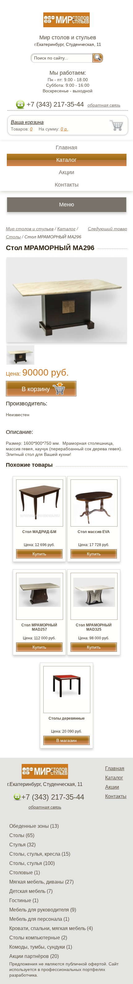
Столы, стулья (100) (32, 863)
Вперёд (117, 296)
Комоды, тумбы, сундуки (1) (40, 947)
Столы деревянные (67, 718)
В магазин (66, 740)
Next (120, 351)
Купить (39, 553)
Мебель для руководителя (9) (42, 909)
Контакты (67, 185)
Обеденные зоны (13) (34, 826)
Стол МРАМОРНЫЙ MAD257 (39, 627)
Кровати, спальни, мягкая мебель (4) (51, 928)
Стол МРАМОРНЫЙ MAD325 (94, 627)
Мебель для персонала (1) (39, 919)
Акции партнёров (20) (34, 956)
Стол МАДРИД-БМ (39, 532)
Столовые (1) (24, 872)
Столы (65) (21, 835)
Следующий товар (107, 228)
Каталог (66, 160)
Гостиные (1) (23, 900)
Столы (13, 236)
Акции (66, 172)
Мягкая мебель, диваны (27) (41, 882)
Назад (16, 296)
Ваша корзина (27, 122)
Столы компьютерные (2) (38, 937)
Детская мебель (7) (31, 891)
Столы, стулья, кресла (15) (39, 854)
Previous (17, 351)
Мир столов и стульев (30, 228)
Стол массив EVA (94, 532)
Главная (66, 147)
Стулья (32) (22, 844)
